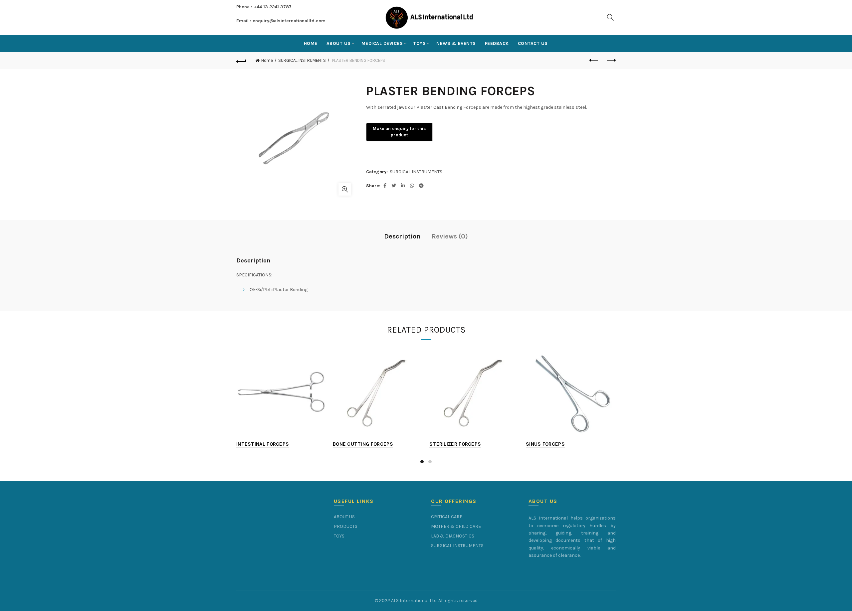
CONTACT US (533, 43)
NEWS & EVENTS (456, 43)
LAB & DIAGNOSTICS (452, 536)
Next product (610, 60)
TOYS (339, 536)
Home (311, 43)
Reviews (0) (450, 236)
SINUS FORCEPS (545, 444)
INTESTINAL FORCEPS (262, 444)
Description (402, 236)
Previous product (594, 60)
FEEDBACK (497, 43)
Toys (419, 43)
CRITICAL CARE (446, 517)
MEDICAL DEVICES (382, 43)
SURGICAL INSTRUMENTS (302, 60)
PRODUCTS (345, 526)
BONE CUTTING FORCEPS (363, 444)
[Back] (241, 60)
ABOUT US (338, 43)
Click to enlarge (344, 189)
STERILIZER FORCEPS (455, 444)
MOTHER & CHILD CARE (456, 526)
